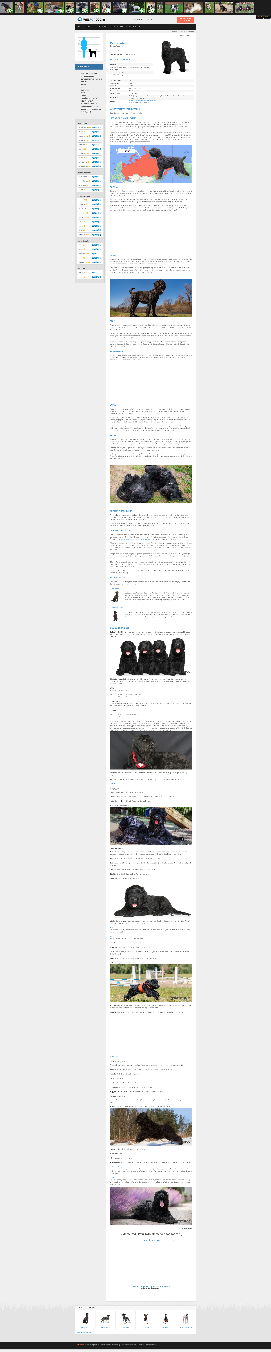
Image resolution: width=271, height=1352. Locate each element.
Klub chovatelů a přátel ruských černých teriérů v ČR (144, 100)
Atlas (128, 27)
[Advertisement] (151, 233)
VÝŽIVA (83, 93)
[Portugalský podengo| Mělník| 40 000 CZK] (19, 7)
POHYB (83, 85)
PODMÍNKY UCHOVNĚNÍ (89, 98)
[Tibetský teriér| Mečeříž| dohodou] (150, 7)
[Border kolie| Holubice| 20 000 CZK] (174, 7)
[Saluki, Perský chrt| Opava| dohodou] (137, 7)
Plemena (96, 27)
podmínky (116, 1345)
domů (80, 27)
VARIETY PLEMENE (87, 76)
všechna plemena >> (84, 1332)
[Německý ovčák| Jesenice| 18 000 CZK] (224, 7)
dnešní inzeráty (106, 1345)
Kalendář (137, 27)
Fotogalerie (86, 112)
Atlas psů (182, 31)
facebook (141, 1345)
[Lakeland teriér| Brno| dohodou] (35, 7)
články (120, 27)
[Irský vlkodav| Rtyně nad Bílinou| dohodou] (54, 7)
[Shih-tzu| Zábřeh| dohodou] (106, 7)
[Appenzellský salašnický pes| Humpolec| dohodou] (160, 7)
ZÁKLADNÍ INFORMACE (89, 74)
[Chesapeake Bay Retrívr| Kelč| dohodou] (95, 7)
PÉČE (83, 87)
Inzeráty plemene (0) (89, 106)
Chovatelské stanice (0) (91, 109)
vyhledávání (138, 20)
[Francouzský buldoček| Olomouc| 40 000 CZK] (69, 7)
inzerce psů (80, 1345)
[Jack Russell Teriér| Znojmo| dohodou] (193, 7)
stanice (105, 27)
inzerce (88, 27)
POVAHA (84, 82)
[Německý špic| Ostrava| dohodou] (244, 7)
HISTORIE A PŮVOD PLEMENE (91, 79)
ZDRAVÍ (83, 95)
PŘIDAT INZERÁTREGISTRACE (186, 20)
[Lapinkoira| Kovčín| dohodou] (209, 7)
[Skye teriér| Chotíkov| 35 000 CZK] (82, 7)
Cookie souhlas (151, 1345)
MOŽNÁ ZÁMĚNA (87, 101)
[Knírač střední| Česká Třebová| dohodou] (120, 7)
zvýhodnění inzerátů (129, 1345)
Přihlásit (150, 20)
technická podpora (93, 1345)
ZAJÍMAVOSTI (86, 90)
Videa (113, 27)
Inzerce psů (175, 31)
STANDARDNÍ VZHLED (89, 104)
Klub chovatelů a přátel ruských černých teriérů (137, 539)
